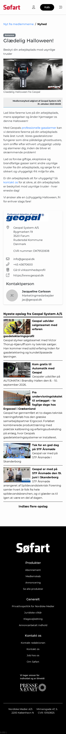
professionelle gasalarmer (39, 127)
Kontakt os (33, 649)
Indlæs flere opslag (33, 506)
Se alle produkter (33, 588)
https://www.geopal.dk (28, 275)
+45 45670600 (23, 264)
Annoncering (33, 582)
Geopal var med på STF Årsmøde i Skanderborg (31, 453)
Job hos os (33, 655)
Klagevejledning (33, 618)
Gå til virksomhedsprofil (29, 270)
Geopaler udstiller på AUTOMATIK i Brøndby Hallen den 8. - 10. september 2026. (31, 374)
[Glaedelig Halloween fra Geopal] (33, 74)
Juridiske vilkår (33, 612)
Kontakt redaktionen (33, 642)
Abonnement (33, 570)
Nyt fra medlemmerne (18, 24)
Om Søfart (33, 661)
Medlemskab (33, 576)
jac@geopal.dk (32, 299)
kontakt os (10, 182)
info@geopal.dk (24, 259)
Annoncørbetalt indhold (33, 625)
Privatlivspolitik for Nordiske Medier (33, 606)
